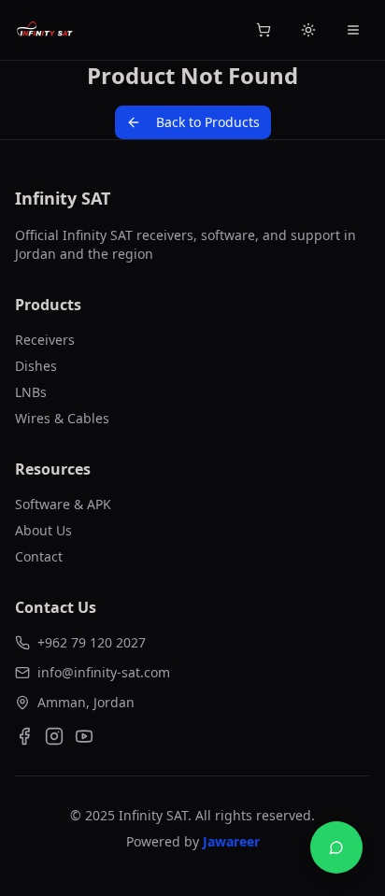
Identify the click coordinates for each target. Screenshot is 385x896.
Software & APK (63, 504)
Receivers (45, 339)
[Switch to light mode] (308, 30)
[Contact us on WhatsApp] (336, 847)
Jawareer (231, 841)
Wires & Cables (62, 418)
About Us (43, 530)
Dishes (36, 366)
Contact (39, 556)
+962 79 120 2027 (91, 642)
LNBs (31, 392)
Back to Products (208, 122)
